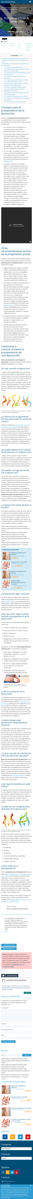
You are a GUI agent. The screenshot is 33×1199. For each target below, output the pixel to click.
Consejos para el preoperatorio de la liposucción (15, 58)
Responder (27, 992)
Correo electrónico (7, 1029)
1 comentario (17, 28)
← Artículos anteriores (9, 945)
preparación (29, 47)
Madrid (17, 899)
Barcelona (23, 899)
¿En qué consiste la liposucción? (13, 67)
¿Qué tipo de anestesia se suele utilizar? (16, 96)
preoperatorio (29, 45)
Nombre (4, 1024)
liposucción (3, 45)
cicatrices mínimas (9, 601)
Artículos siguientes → (9, 948)
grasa (19, 43)
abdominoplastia (4, 43)
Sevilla (17, 901)
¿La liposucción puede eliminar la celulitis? (16, 80)
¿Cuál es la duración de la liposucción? (15, 87)
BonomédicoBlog (4, 2)
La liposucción (23, 7)
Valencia (11, 901)
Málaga (12, 899)
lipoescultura (29, 43)
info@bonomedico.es (9, 1181)
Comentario (4, 1008)
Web (6, 931)
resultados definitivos (18, 775)
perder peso (19, 46)
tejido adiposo (28, 49)
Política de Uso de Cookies (20, 1194)
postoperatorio (9, 305)
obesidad (12, 45)
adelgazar (12, 43)
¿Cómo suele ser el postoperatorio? (14, 102)
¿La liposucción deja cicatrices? (13, 81)
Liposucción (15, 7)
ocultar (20, 55)
